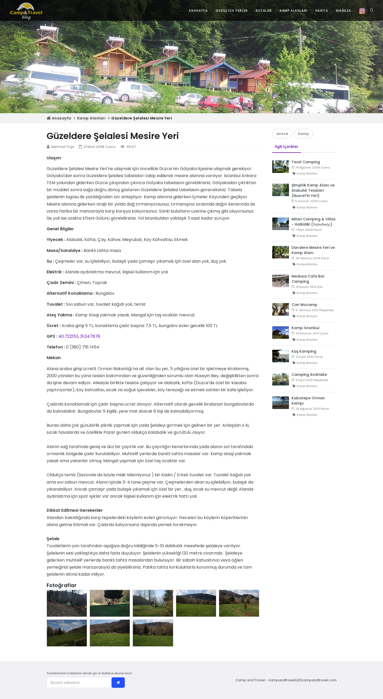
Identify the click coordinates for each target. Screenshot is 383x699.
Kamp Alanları (91, 118)
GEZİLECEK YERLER (231, 10)
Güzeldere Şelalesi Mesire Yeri (141, 118)
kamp (303, 133)
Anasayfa (61, 118)
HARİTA (321, 10)
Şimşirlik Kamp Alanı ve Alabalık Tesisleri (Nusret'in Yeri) (313, 190)
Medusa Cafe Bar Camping (308, 279)
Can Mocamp (304, 304)
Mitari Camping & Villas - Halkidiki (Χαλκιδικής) (314, 221)
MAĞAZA (343, 10)
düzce (282, 133)
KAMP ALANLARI (293, 10)
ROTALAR (264, 10)
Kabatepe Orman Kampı (308, 400)
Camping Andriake (309, 374)
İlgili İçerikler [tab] (286, 146)
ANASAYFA (198, 10)
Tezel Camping (306, 162)
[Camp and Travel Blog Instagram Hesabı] (362, 10)
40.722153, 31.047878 (79, 336)
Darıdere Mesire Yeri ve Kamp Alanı (313, 250)
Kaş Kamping (304, 351)
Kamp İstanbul (305, 327)
